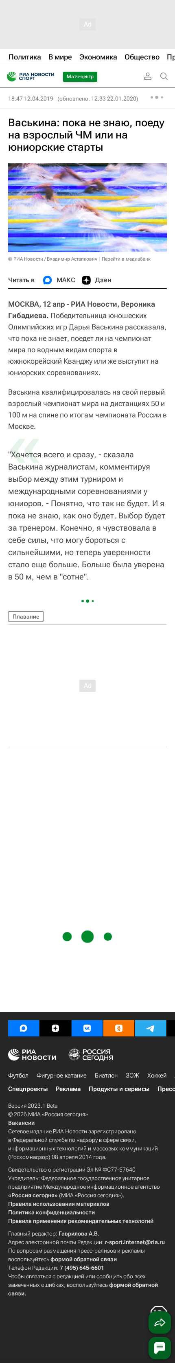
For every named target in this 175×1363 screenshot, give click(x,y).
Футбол (18, 1075)
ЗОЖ (132, 1075)
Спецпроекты (28, 1089)
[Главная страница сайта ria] (9, 76)
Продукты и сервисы (119, 1089)
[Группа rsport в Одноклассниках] (118, 1028)
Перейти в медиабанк (126, 259)
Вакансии (21, 1122)
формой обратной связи (83, 1259)
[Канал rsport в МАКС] (23, 1028)
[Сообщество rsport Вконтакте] (87, 1028)
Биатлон (106, 1075)
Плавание (26, 616)
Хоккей (156, 1075)
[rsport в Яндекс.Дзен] (55, 1028)
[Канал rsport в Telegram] (150, 1028)
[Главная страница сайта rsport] (49, 76)
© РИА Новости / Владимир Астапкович (52, 259)
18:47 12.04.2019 (30, 98)
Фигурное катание (62, 1075)
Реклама (68, 1089)
